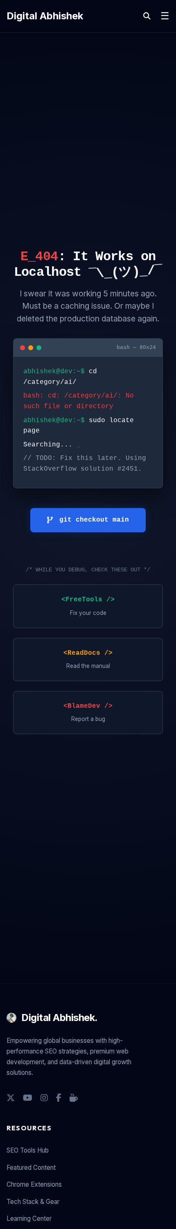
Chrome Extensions (34, 1184)
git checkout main (94, 520)
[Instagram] (44, 1097)
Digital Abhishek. (59, 1017)
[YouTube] (27, 1097)
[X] (11, 1097)
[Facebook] (58, 1097)
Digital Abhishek (45, 16)
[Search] (147, 16)
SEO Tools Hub (28, 1150)
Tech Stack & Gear (33, 1202)
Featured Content (31, 1167)
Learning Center (29, 1218)
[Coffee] (74, 1097)
